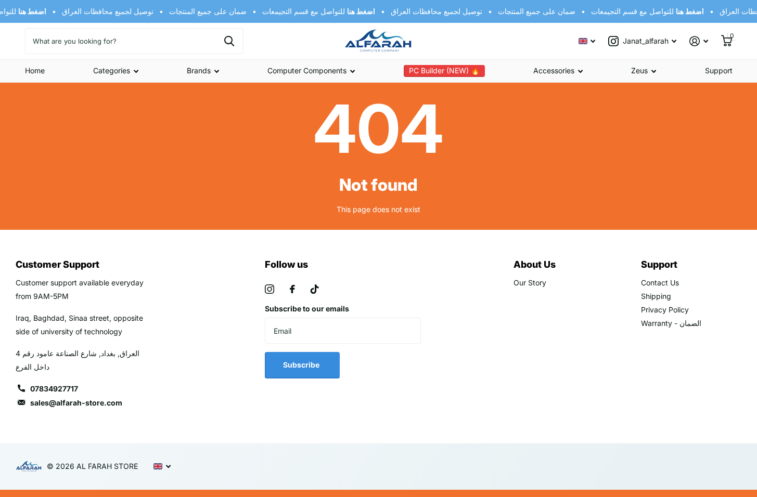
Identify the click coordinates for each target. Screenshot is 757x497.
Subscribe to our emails (307, 308)
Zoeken (229, 41)
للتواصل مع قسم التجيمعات (316, 11)
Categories (111, 70)
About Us (535, 264)
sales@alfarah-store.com (76, 402)
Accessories (553, 70)
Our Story (530, 282)
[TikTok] (315, 289)
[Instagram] (269, 289)
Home (35, 70)
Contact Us (660, 282)
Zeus (639, 70)
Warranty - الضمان (671, 323)
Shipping (656, 296)
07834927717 (54, 388)
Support (719, 70)
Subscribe (302, 364)
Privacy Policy (665, 309)
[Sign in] (699, 41)
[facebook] (292, 289)
